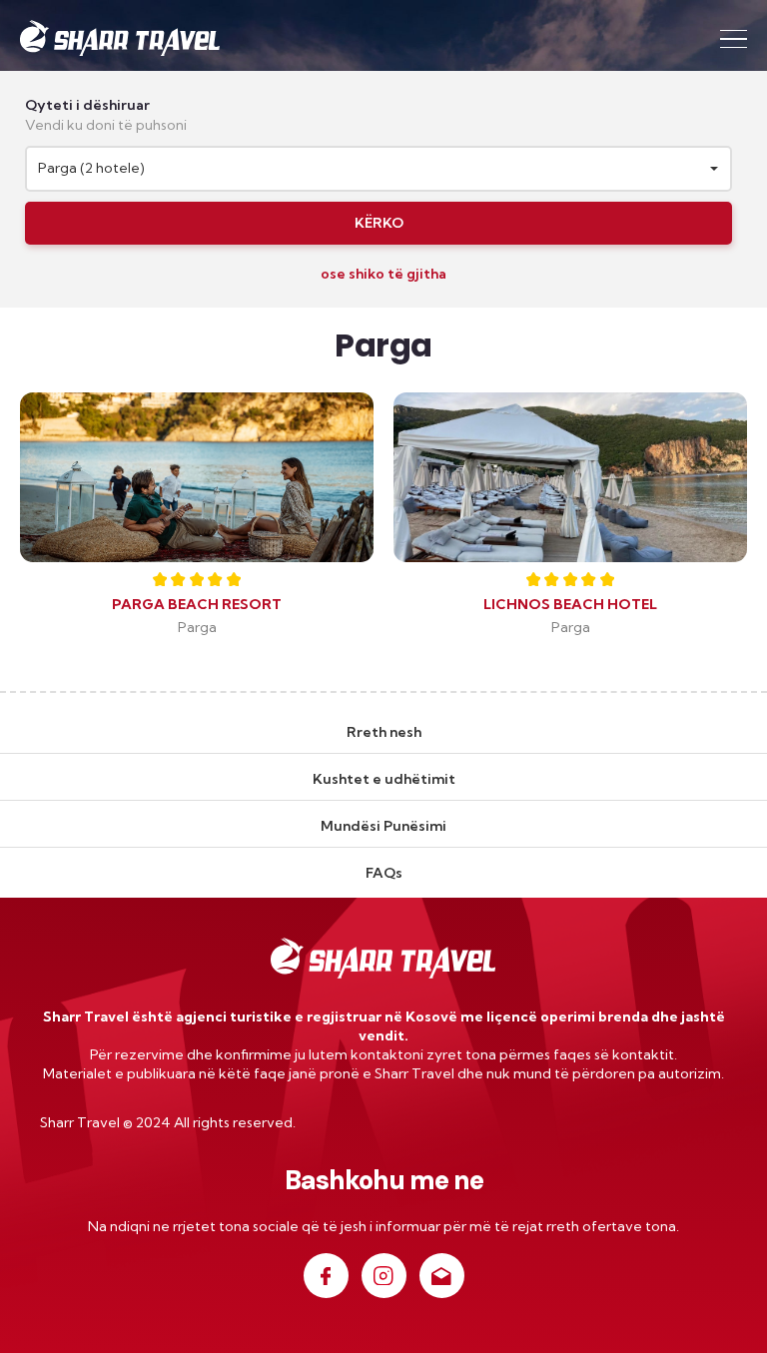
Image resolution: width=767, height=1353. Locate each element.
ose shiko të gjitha (383, 274)
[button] (378, 169)
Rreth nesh (384, 732)
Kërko (379, 223)
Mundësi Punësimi (383, 826)
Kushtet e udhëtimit (384, 779)
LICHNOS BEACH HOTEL (570, 604)
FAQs (384, 873)
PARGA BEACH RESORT (197, 604)
